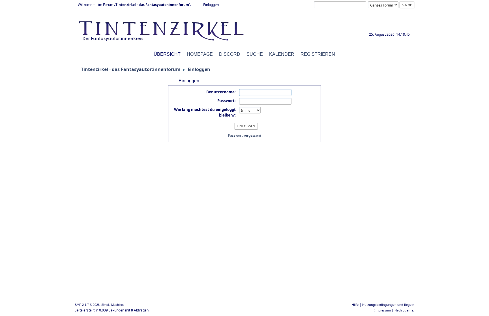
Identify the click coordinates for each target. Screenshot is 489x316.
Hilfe (355, 304)
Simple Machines (113, 304)
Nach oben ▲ (404, 310)
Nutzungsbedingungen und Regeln (388, 304)
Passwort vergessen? (244, 135)
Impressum (382, 310)
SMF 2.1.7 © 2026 (87, 304)
